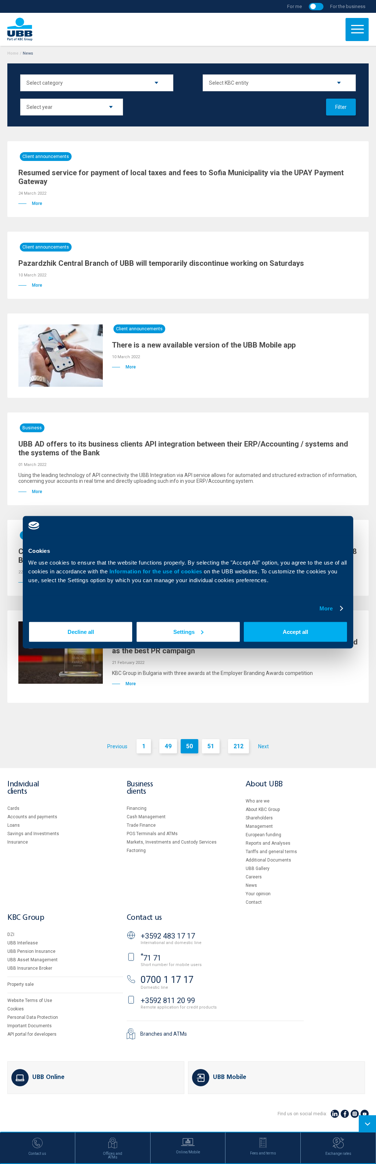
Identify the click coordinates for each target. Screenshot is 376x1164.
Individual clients (23, 788)
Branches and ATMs (163, 1034)
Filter (341, 107)
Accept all (295, 631)
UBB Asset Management (32, 959)
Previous (117, 746)
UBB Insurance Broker (29, 968)
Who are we (258, 801)
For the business (347, 6)
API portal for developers (32, 1034)
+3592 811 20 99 (168, 1000)
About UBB (264, 784)
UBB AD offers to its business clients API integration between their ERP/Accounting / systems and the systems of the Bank (183, 448)
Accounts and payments (32, 816)
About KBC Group (263, 809)
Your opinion (258, 893)
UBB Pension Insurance (31, 951)
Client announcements (45, 156)
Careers (254, 877)
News (251, 885)
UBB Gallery (258, 868)
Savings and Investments (33, 833)
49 (168, 746)
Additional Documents (268, 860)
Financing (137, 808)
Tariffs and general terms (271, 851)
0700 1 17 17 (167, 979)
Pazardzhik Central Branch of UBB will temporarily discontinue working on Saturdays (161, 263)
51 (210, 746)
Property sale (20, 984)
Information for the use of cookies (156, 571)
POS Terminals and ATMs (152, 833)
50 (189, 746)
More (326, 608)
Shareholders (259, 817)
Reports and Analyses (268, 843)
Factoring (136, 850)
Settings (184, 631)
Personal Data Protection (32, 1017)
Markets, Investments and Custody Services (172, 842)
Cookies (15, 1008)
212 (238, 746)
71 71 (151, 958)
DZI (10, 934)
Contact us (144, 917)
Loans (13, 825)
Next (263, 746)
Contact (254, 902)
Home (12, 53)
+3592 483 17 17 (168, 936)
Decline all (81, 631)
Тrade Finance (141, 825)
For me (294, 6)
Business (32, 427)
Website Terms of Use (29, 1000)
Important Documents (29, 1025)
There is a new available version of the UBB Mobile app (204, 345)
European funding (263, 834)
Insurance (17, 842)
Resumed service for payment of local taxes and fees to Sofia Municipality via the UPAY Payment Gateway (181, 177)
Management (259, 826)
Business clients (140, 788)
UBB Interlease (22, 942)
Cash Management (146, 816)
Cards (13, 808)
